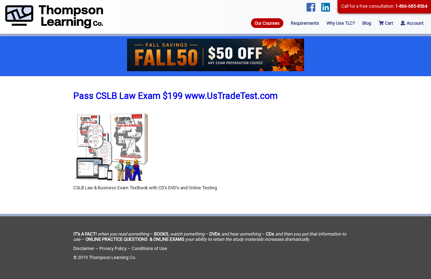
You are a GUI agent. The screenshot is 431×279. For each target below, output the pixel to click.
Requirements (305, 23)
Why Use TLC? (340, 23)
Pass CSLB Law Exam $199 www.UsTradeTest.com (175, 96)
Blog (366, 23)
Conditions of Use (149, 248)
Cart (388, 23)
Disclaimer (83, 248)
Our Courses (267, 23)
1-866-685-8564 (411, 6)
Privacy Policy (113, 248)
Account (415, 23)
